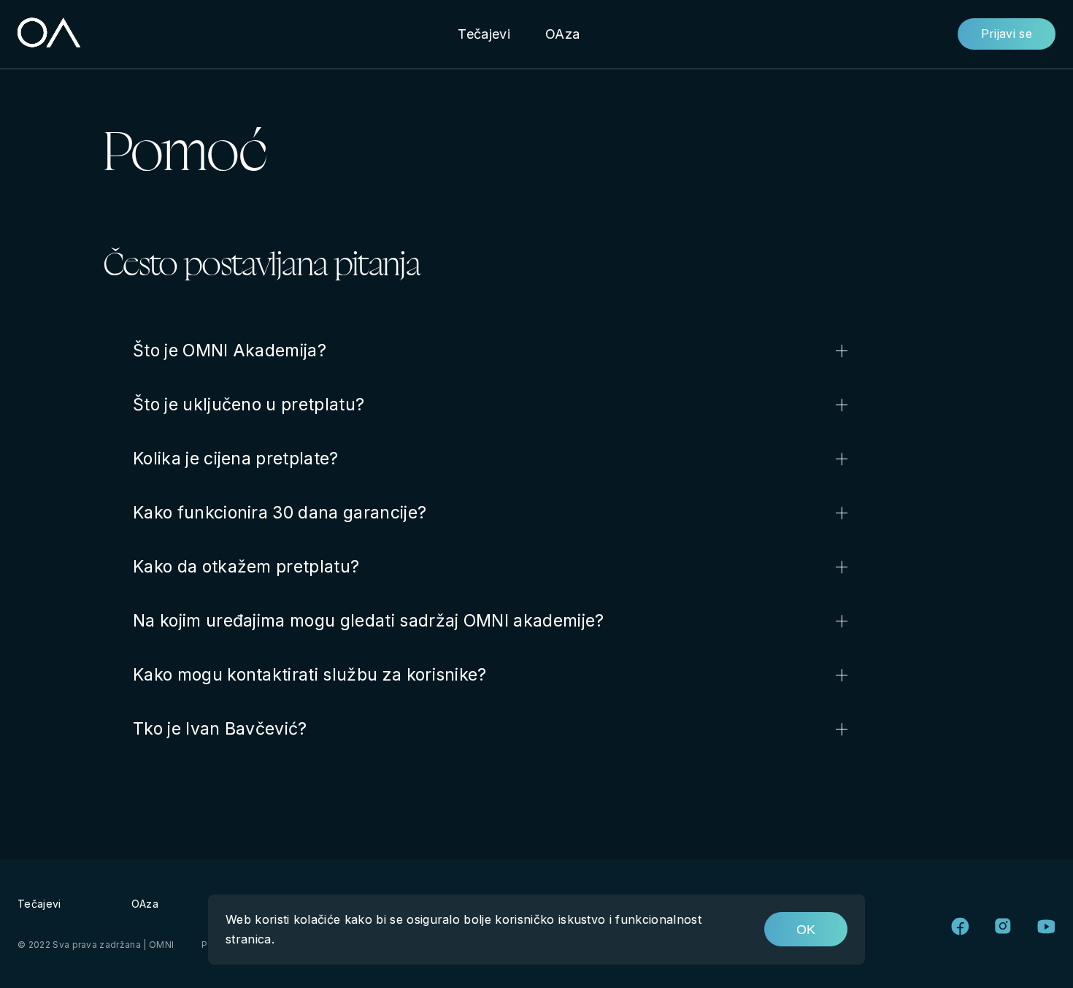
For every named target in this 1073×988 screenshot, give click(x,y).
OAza (562, 34)
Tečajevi (484, 34)
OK (805, 929)
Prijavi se (1006, 33)
